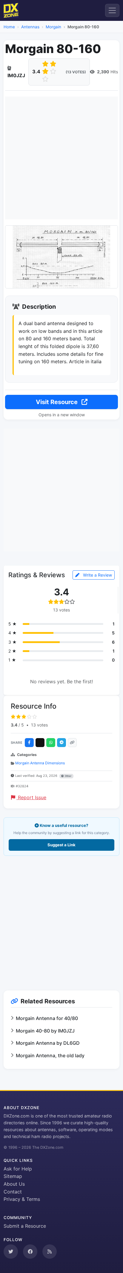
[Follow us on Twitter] (11, 1251)
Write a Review (97, 574)
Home (9, 26)
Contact (13, 1192)
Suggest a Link (61, 844)
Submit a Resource (25, 1226)
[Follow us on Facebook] (30, 1251)
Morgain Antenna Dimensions (40, 763)
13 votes (39, 724)
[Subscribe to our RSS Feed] (49, 1251)
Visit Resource (57, 402)
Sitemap (13, 1176)
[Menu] (112, 10)
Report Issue (31, 797)
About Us (14, 1184)
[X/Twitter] (40, 742)
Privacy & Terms (22, 1199)
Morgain (53, 26)
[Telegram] (61, 742)
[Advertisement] (61, 158)
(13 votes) (76, 72)
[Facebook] (29, 742)
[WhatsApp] (50, 742)
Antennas (30, 26)
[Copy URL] (72, 742)
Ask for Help (18, 1169)
